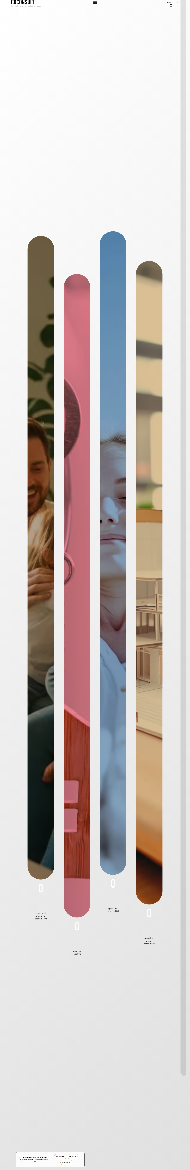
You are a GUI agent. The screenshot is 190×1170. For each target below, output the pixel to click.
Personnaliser (66, 1162)
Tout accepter (60, 1156)
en (178, 4)
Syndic (171, 4)
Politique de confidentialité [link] (27, 1162)
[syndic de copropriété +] (113, 534)
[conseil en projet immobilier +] (149, 580)
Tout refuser (73, 1156)
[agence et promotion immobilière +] (41, 535)
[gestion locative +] (77, 599)
